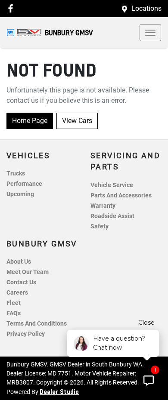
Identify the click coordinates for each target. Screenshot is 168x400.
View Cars (77, 121)
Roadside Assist (112, 216)
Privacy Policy (25, 334)
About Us (18, 261)
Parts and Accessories (121, 195)
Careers (17, 292)
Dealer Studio (59, 391)
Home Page (29, 121)
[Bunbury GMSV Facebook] (12, 8)
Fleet (13, 303)
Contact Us (21, 282)
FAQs (13, 313)
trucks (15, 173)
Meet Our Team (27, 272)
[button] (150, 32)
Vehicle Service (111, 185)
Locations (146, 8)
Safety (99, 226)
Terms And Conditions (36, 323)
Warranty (102, 205)
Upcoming (20, 194)
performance (24, 184)
